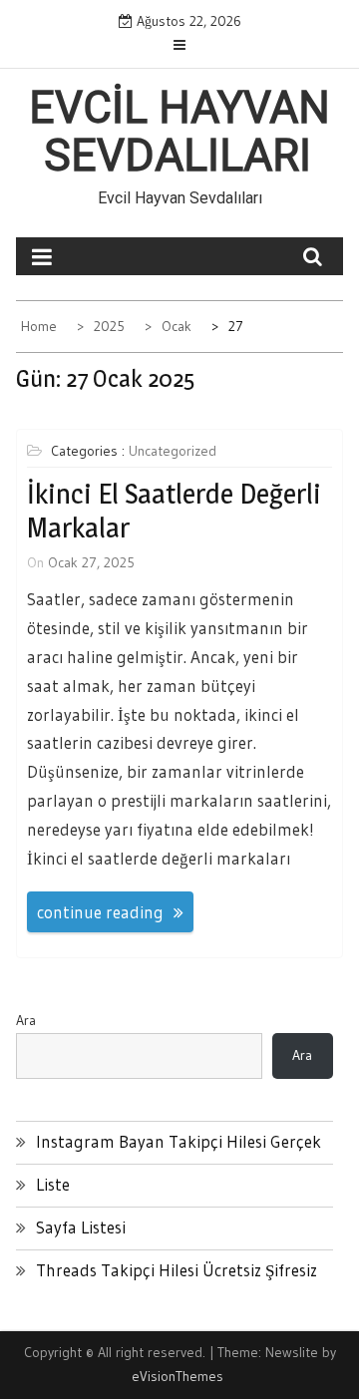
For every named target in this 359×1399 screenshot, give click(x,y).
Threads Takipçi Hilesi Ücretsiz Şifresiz (176, 1269)
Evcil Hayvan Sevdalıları (179, 131)
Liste (53, 1184)
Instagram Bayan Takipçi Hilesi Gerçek (178, 1141)
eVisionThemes (177, 1376)
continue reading (100, 911)
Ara (26, 1020)
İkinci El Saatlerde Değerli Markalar (174, 510)
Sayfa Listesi (81, 1227)
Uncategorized (172, 451)
